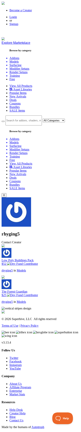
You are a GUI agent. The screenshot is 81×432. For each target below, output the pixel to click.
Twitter (13, 358)
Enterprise (15, 390)
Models (21, 270)
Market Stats (17, 394)
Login (13, 17)
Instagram (15, 365)
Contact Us (16, 420)
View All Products (20, 85)
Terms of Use (10, 325)
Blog (12, 416)
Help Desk (16, 409)
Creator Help (17, 413)
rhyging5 (7, 270)
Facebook (15, 361)
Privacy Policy (29, 325)
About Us (15, 383)
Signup (13, 24)
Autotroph (37, 427)
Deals (13, 100)
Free (12, 79)
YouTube (15, 368)
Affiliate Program (20, 387)
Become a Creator (20, 10)
